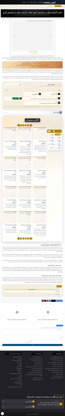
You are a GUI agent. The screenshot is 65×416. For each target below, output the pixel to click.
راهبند (21, 375)
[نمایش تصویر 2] (30, 52)
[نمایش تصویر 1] (35, 52)
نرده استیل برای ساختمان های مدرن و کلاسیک (15, 386)
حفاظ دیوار (20, 365)
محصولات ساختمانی (32, 2)
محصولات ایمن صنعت (18, 383)
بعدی (31, 125)
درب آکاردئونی (19, 370)
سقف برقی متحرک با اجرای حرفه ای (16, 378)
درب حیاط (20, 371)
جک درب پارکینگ (19, 361)
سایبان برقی (20, 376)
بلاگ (27, 2)
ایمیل (30, 340)
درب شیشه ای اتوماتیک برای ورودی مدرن (15, 373)
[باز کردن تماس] (2, 413)
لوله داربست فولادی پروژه (18, 381)
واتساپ (16, 98)
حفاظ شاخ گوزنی (19, 368)
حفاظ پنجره (20, 363)
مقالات (21, 385)
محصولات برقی (39, 2)
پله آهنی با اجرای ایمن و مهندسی (17, 360)
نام (62, 336)
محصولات (23, 2)
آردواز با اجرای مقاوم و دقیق (17, 356)
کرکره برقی (20, 380)
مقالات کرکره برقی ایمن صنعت (41, 14)
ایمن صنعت (48, 14)
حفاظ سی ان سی (19, 366)
